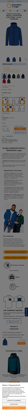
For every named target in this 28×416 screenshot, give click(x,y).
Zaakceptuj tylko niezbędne (14, 400)
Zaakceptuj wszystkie (14, 407)
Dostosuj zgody (14, 404)
